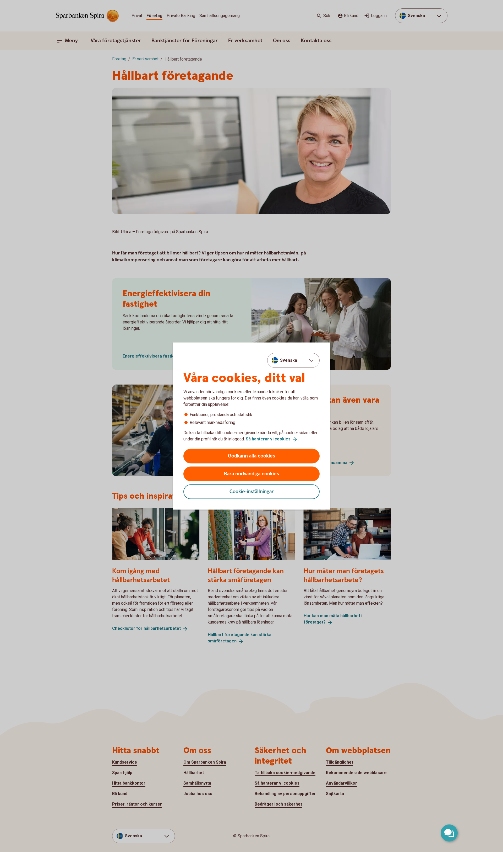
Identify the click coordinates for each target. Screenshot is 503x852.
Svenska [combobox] (288, 360)
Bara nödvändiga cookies (251, 473)
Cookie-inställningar (251, 491)
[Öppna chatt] (449, 833)
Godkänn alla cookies (251, 455)
